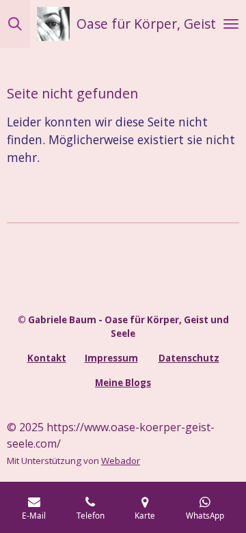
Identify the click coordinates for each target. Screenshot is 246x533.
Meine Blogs (123, 383)
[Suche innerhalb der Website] (15, 24)
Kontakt (46, 358)
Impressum (111, 358)
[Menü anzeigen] (231, 24)
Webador (120, 460)
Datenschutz (189, 358)
